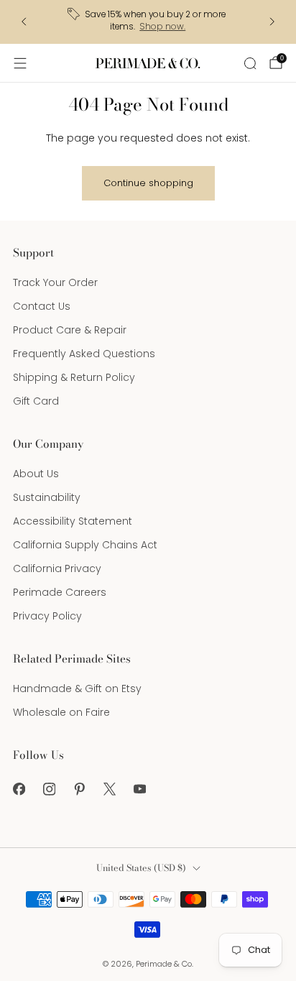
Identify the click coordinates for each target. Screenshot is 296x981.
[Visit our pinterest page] (79, 789)
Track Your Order (55, 282)
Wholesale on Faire (61, 712)
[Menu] (20, 63)
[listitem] (148, 22)
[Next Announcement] (272, 21)
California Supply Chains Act (85, 545)
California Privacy (57, 568)
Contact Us (41, 306)
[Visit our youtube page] (139, 789)
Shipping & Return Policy (74, 377)
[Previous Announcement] (23, 21)
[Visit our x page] (109, 789)
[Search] (250, 63)
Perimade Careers (59, 592)
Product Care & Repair (69, 330)
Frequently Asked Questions (84, 353)
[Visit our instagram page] (49, 789)
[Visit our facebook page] (19, 789)
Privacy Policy (47, 616)
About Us (36, 473)
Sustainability (46, 497)
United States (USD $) (141, 868)
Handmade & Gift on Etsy (77, 688)
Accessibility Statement (72, 521)
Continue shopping (148, 183)
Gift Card (36, 401)
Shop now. (162, 26)
